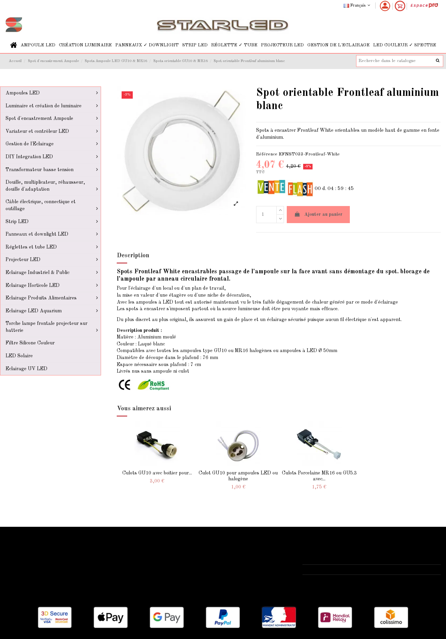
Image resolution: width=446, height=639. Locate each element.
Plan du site (22, 576)
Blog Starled (23, 567)
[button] (38, 45)
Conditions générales (181, 567)
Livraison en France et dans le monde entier (58, 549)
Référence (266, 154)
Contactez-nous (175, 576)
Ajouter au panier (323, 214)
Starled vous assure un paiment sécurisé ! (55, 558)
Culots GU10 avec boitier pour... (157, 473)
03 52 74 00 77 (327, 569)
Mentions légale (175, 558)
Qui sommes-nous (177, 549)
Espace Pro (21, 585)
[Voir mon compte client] (385, 6)
